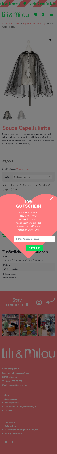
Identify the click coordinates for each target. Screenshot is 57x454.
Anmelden (34, 247)
